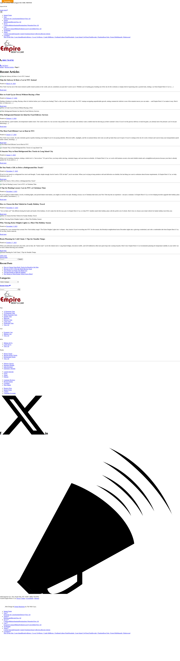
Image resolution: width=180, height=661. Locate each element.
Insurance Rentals (9, 365)
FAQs (5, 373)
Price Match (7, 385)
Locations (7, 35)
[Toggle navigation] (1, 12)
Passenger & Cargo (9, 18)
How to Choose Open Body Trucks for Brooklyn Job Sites (21, 267)
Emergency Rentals (9, 368)
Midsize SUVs (8, 343)
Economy (6, 29)
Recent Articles (45, 34)
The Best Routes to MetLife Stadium (15, 272)
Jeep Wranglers (28, 25)
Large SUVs (7, 344)
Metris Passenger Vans (10, 315)
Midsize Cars (8, 334)
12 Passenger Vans (9, 311)
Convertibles (32, 29)
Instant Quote (8, 15)
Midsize (11, 25)
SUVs (5, 23)
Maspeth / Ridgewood (123, 37)
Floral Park (88, 37)
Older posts (3, 255)
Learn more (3, 10)
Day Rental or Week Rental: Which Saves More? (18, 274)
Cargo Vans (7, 321)
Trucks (6, 20)
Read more (3, 90)
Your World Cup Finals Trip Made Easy (15, 270)
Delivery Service (9, 363)
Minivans (6, 318)
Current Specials (9, 34)
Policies (6, 377)
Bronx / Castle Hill (44, 37)
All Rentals (7, 30)
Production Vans (9, 323)
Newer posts (3, 257)
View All (27, 18)
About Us (33, 34)
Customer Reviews (9, 380)
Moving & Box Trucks (10, 355)
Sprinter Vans (8, 316)
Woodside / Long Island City (76, 37)
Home (2, 67)
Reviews (38, 34)
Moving (13, 22)
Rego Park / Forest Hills (110, 37)
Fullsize (22, 29)
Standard (16, 25)
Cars (5, 27)
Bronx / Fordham (55, 37)
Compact (6, 25)
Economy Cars (8, 332)
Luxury (26, 29)
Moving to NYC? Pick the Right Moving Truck (18, 269)
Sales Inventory (8, 367)
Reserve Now (8, 388)
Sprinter (17, 18)
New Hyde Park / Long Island (13, 37)
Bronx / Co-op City (33, 37)
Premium (21, 25)
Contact (6, 391)
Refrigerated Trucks (9, 357)
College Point (64, 37)
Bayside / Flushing (97, 37)
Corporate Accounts (10, 393)
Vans (5, 17)
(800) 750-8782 (8, 60)
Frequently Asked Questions (22, 34)
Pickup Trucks (8, 353)
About (6, 32)
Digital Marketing (19, 606)
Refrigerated (7, 22)
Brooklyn (24, 37)
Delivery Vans (8, 320)
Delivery (22, 18)
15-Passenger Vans (9, 313)
